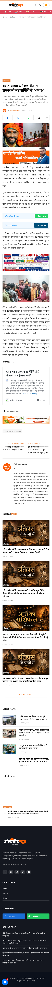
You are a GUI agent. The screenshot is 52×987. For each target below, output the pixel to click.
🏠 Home (7, 12)
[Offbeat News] (16, 5)
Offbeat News (15, 110)
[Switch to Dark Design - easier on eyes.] (40, 5)
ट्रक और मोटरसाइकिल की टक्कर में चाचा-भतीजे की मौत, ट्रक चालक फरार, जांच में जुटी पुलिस (38, 450)
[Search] (35, 5)
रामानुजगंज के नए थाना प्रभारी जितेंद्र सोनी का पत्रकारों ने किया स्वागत (33, 747)
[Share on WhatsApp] (29, 117)
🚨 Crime (18, 12)
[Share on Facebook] (7, 117)
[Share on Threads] (39, 117)
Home (5, 889)
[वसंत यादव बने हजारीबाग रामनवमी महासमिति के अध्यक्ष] (26, 146)
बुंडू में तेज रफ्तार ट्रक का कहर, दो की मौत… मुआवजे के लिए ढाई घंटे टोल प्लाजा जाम (34, 760)
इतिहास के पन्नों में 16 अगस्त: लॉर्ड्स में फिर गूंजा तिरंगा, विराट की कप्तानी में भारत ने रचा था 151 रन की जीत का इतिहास (24, 593)
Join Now (42, 216)
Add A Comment (26, 694)
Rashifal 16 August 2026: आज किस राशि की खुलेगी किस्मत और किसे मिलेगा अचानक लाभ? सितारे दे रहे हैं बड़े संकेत (25, 637)
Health (5, 898)
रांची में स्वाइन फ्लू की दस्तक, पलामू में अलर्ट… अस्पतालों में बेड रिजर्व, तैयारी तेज (33, 718)
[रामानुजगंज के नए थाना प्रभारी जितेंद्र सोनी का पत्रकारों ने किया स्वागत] (9, 749)
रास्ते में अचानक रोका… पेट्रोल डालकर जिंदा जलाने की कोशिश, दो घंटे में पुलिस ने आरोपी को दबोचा (34, 733)
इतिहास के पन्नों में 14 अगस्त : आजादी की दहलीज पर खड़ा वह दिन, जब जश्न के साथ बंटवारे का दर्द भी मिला (25, 680)
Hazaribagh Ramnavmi (12, 431)
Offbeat (6, 80)
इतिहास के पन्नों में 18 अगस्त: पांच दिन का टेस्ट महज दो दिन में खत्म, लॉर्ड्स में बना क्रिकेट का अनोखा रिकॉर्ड (26, 551)
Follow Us (41, 225)
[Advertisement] (26, 48)
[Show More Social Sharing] (47, 117)
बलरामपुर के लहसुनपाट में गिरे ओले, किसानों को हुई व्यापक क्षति (13, 448)
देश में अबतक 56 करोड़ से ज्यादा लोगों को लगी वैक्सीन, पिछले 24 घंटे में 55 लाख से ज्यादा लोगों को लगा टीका (28, 812)
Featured (7, 807)
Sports (5, 893)
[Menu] (4, 5)
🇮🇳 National (31, 12)
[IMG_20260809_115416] (26, 423)
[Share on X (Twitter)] (18, 117)
